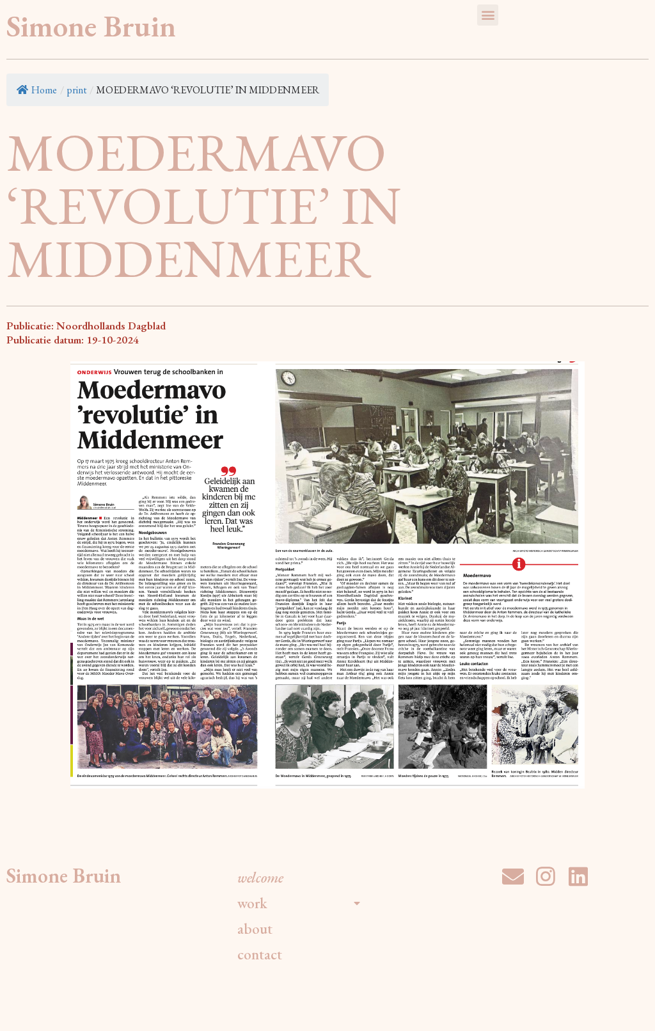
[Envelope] (513, 876)
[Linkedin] (578, 876)
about (254, 928)
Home (44, 90)
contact (259, 954)
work (252, 903)
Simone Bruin (91, 25)
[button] (487, 15)
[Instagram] (545, 876)
